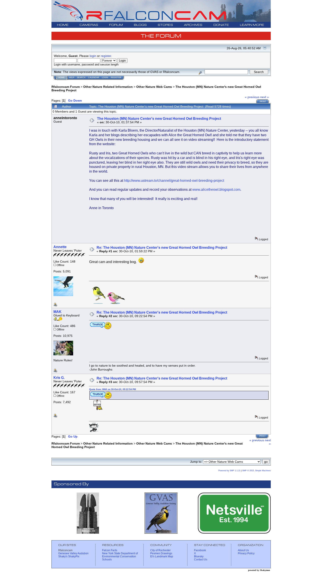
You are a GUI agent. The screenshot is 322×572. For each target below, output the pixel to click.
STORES (165, 25)
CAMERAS (89, 25)
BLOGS (140, 25)
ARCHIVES (193, 25)
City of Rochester (160, 550)
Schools (107, 559)
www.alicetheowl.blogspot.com (216, 189)
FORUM (116, 25)
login (93, 56)
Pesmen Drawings (161, 553)
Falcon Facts (109, 550)
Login (105, 77)
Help (71, 77)
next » (264, 97)
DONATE (221, 25)
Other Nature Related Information (108, 86)
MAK (57, 312)
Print (263, 102)
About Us (243, 550)
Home (61, 77)
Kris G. (59, 378)
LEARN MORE (252, 25)
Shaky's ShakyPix (68, 556)
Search (81, 77)
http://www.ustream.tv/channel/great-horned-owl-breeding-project (174, 180)
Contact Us (200, 559)
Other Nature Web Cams (154, 86)
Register (116, 77)
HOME (63, 25)
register (106, 56)
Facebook (200, 550)
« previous (252, 97)
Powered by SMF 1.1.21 (229, 471)
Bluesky (198, 556)
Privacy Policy (246, 553)
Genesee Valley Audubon (73, 553)
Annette (60, 247)
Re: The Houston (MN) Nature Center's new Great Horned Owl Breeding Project (162, 247)
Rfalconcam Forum (65, 86)
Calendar (93, 77)
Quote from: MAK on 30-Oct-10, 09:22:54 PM (112, 389)
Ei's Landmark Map (161, 556)
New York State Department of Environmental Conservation (120, 555)
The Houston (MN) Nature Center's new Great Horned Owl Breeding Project (159, 118)
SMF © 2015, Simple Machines (256, 471)
